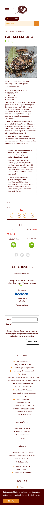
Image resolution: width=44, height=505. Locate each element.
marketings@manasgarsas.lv (23, 371)
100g (25, 215)
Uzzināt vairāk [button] (34, 495)
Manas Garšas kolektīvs (22, 428)
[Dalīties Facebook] (16, 255)
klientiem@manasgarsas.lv (24, 368)
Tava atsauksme (22, 305)
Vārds (9, 319)
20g (12, 215)
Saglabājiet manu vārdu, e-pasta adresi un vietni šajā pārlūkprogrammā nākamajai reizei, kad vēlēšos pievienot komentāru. (22, 333)
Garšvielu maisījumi (16, 32)
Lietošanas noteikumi (22, 432)
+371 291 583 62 (26, 387)
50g (19, 215)
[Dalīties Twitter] (22, 255)
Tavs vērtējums (22, 298)
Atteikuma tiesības (22, 435)
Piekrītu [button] (11, 501)
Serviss (22, 438)
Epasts (9, 324)
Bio (6, 32)
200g (31, 215)
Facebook (23, 487)
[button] (21, 294)
